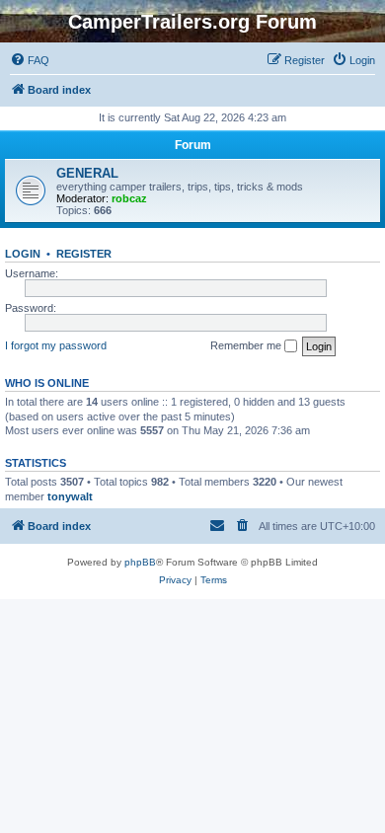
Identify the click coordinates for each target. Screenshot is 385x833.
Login (22, 254)
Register (84, 254)
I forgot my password (56, 345)
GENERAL (87, 173)
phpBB (140, 562)
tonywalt (70, 496)
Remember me (247, 345)
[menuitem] (29, 60)
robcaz (129, 198)
